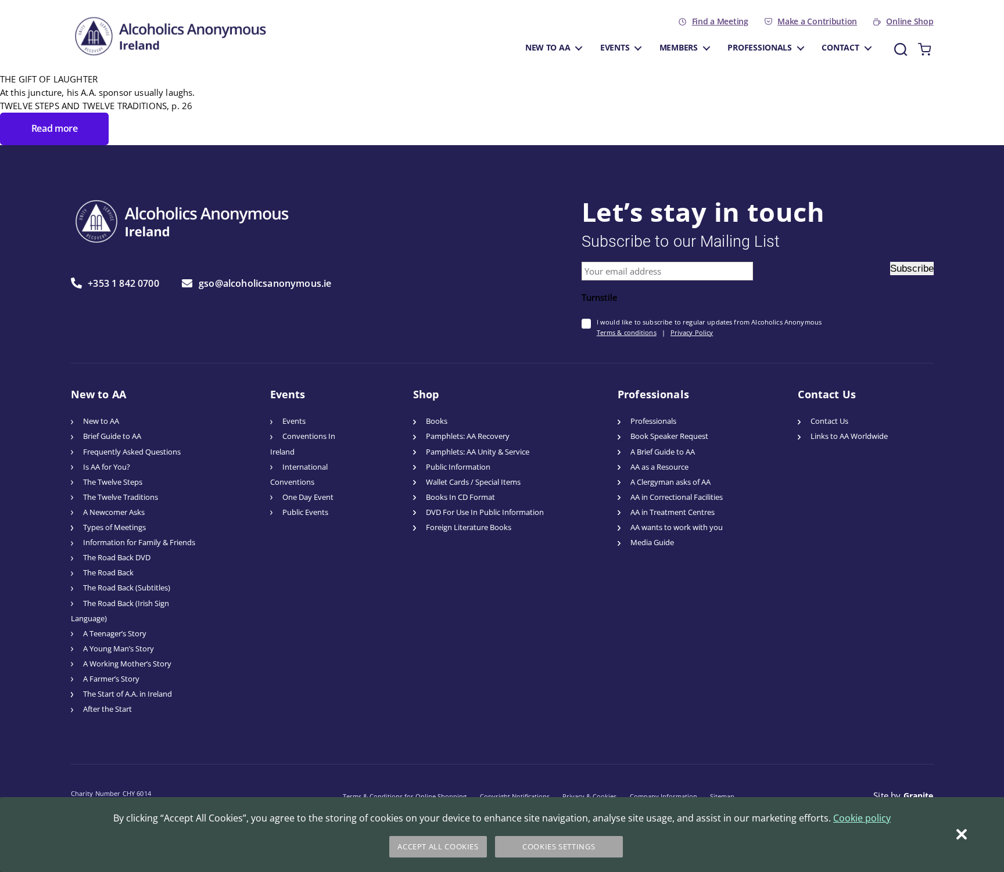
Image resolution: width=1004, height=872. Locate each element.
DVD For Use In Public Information (485, 512)
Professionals (759, 47)
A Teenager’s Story (114, 634)
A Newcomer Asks (114, 512)
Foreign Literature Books (468, 527)
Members (678, 47)
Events (614, 47)
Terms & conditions (627, 332)
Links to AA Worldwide (849, 436)
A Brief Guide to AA (662, 452)
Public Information (458, 467)
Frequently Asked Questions (132, 452)
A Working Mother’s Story (127, 664)
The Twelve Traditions (120, 497)
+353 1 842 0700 (123, 283)
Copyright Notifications (515, 796)
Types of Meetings (114, 527)
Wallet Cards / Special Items (473, 482)
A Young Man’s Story (118, 649)
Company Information (663, 796)
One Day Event (308, 497)
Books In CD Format (460, 497)
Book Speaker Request (669, 436)
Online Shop (909, 21)
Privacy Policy (691, 332)
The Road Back (108, 573)
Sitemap (722, 796)
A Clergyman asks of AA (670, 482)
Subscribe (912, 268)
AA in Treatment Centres (672, 512)
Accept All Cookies (437, 847)
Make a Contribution (817, 21)
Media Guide (652, 542)
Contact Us (829, 421)
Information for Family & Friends (139, 542)
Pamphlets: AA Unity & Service (477, 452)
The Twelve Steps (112, 482)
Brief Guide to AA (112, 436)
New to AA (548, 47)
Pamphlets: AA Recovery (468, 436)
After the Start (107, 709)
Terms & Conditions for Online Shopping (405, 796)
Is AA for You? (106, 467)
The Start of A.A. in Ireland (127, 694)
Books (436, 421)
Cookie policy (862, 818)
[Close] (961, 834)
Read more (54, 128)
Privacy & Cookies (589, 796)
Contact (840, 47)
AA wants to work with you (676, 527)
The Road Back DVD (116, 558)
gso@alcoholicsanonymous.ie (265, 283)
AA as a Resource (659, 467)
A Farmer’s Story (111, 679)
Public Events (305, 512)
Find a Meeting (720, 21)
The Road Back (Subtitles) (126, 588)
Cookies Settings (558, 847)
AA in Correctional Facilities (676, 497)
